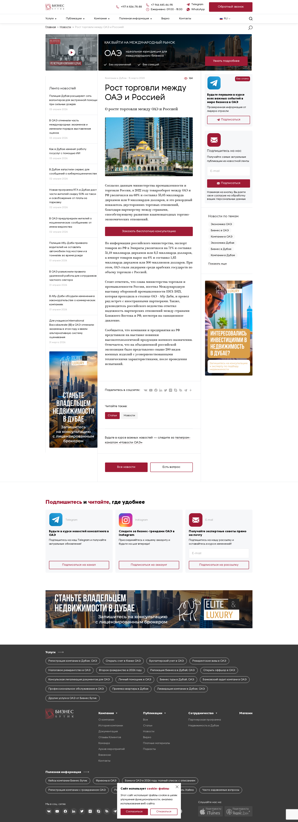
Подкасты (149, 749)
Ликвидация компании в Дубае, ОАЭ (181, 689)
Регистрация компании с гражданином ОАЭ (77, 790)
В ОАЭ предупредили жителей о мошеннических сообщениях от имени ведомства (70, 222)
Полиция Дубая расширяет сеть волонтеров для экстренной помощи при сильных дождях (73, 100)
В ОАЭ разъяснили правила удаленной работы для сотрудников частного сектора (73, 276)
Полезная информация (134, 18)
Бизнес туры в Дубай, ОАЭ (177, 679)
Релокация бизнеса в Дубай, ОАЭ (172, 670)
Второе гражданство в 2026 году (120, 670)
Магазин (245, 713)
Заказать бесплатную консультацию (149, 231)
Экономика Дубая (222, 243)
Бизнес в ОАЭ (220, 230)
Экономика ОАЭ (221, 224)
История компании (110, 725)
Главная (51, 27)
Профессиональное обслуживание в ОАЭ (76, 689)
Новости (65, 27)
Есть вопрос (171, 467)
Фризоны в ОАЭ (106, 781)
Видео (165, 18)
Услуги (50, 18)
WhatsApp (198, 9)
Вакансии (104, 755)
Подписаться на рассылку (219, 564)
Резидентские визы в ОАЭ (209, 661)
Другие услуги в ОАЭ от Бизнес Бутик (72, 698)
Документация (108, 731)
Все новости (126, 467)
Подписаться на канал (79, 564)
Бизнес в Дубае (221, 249)
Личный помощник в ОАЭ (134, 679)
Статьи (112, 415)
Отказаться (163, 811)
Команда (104, 743)
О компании (106, 720)
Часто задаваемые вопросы (220, 790)
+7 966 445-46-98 (162, 5)
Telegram (197, 4)
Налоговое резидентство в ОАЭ (69, 670)
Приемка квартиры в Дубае (130, 689)
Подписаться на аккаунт (149, 564)
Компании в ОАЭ (221, 237)
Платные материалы (156, 743)
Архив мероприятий (111, 749)
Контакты (185, 18)
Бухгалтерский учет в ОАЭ (166, 661)
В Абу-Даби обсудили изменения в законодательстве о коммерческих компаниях (72, 300)
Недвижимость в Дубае (203, 725)
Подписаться (230, 119)
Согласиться (134, 811)
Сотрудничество (201, 713)
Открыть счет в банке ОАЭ (123, 661)
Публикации (74, 18)
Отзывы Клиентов (109, 737)
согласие (220, 195)
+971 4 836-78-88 (131, 7)
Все (145, 720)
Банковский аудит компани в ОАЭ (225, 679)
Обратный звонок (231, 6)
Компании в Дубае (223, 255)
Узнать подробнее (226, 61)
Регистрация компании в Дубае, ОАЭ (72, 661)
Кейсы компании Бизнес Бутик (67, 781)
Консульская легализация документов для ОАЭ (79, 679)
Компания (100, 18)
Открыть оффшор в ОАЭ (219, 670)
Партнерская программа (204, 720)
